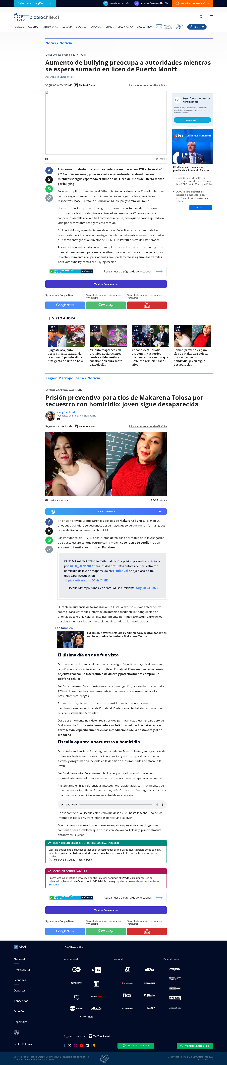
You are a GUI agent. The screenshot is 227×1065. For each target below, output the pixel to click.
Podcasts (19, 26)
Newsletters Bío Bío (119, 3)
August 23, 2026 (147, 588)
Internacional (49, 26)
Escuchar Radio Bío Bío (193, 3)
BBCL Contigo (144, 26)
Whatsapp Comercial (138, 1045)
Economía (66, 26)
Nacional (33, 26)
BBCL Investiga (125, 26)
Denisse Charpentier (61, 77)
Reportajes (20, 1022)
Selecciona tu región (30, 3)
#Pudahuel (120, 571)
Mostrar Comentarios (106, 284)
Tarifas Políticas (23, 1043)
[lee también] (71, 639)
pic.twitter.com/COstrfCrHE (88, 580)
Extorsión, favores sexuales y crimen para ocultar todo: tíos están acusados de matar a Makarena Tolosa (127, 634)
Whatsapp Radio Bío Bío (197, 1045)
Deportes (81, 26)
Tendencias (96, 26)
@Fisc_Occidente (81, 566)
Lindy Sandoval (66, 412)
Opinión (110, 26)
